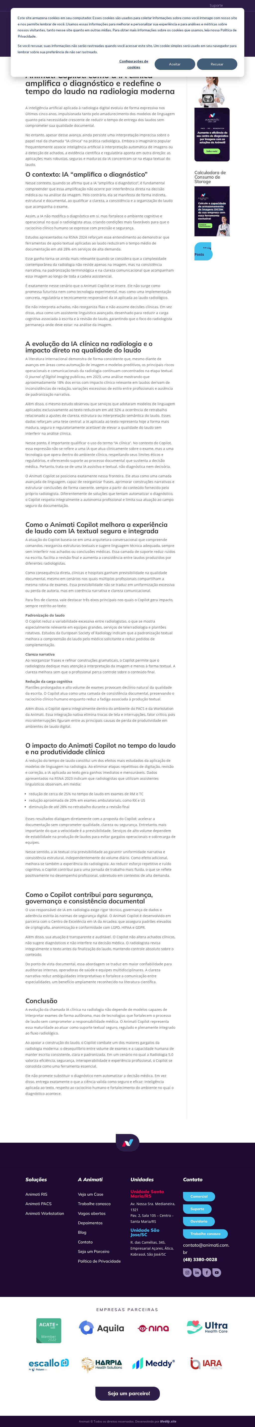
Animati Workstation (44, 1213)
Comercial (199, 1196)
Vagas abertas (92, 1213)
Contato (85, 1241)
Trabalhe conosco (94, 1203)
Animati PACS (38, 1203)
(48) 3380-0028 (200, 1259)
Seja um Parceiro (93, 1251)
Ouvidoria (199, 1221)
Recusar (217, 64)
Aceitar (175, 64)
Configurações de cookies (133, 64)
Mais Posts (202, 251)
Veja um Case (90, 1194)
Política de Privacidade (99, 1261)
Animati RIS (36, 1194)
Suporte (216, 5)
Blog (82, 1232)
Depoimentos (90, 1222)
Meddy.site (168, 1421)
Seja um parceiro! (129, 1393)
